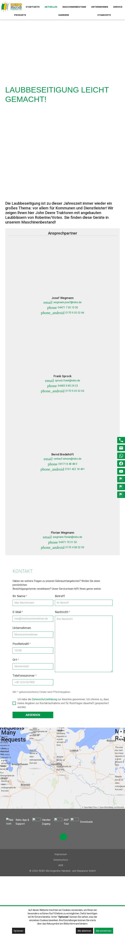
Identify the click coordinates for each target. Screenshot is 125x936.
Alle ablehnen (84, 931)
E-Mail (18, 612)
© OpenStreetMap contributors (110, 807)
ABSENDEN (33, 715)
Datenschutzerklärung (44, 699)
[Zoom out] (121, 736)
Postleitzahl (22, 644)
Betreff (60, 596)
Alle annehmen (103, 931)
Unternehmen (22, 628)
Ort (16, 660)
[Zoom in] (121, 731)
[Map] (62, 768)
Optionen (18, 931)
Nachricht (62, 612)
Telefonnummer (25, 675)
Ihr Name (20, 596)
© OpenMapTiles (89, 807)
